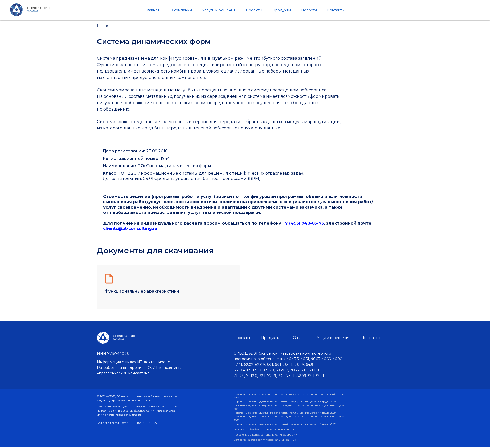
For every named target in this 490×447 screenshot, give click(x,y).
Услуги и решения (219, 10)
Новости (309, 10)
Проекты (254, 10)
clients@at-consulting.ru (130, 228)
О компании (181, 10)
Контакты (336, 10)
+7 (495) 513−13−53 (164, 410)
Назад (103, 25)
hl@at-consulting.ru (128, 414)
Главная (152, 10)
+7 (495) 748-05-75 (303, 223)
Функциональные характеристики (142, 291)
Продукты (281, 10)
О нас (298, 337)
